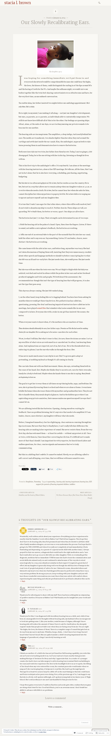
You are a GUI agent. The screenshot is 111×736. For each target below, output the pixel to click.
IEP (90, 482)
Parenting (37, 482)
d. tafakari (33, 609)
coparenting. (51, 482)
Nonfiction (29, 482)
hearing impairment (72, 482)
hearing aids (60, 482)
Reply (23, 581)
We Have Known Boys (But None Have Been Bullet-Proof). (74, 495)
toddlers (72, 484)
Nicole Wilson (34, 588)
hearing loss (84, 482)
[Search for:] (99, 2)
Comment (84, 723)
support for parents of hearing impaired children (52, 484)
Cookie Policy (42, 732)
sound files (41, 308)
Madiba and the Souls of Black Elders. (32, 494)
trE (29, 646)
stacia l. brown (17, 2)
